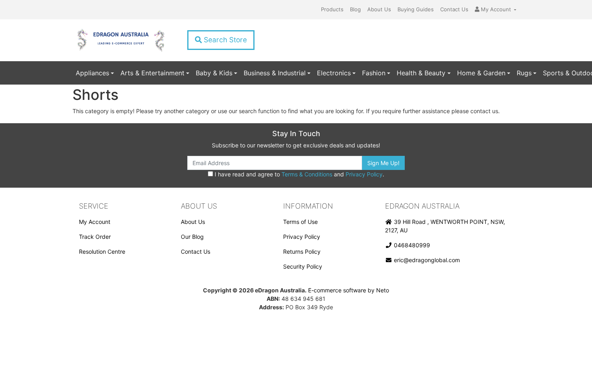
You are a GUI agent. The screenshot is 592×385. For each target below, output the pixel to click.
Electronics (334, 73)
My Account (94, 221)
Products (332, 9)
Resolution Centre (102, 251)
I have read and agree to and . (298, 174)
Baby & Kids (214, 73)
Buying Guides (415, 9)
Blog (355, 9)
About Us (379, 9)
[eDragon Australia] (120, 40)
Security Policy (302, 266)
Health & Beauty (421, 73)
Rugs (524, 73)
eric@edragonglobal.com (426, 260)
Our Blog (192, 236)
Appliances (92, 73)
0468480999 (411, 245)
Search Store (224, 39)
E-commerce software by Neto (348, 290)
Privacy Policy (364, 174)
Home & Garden (481, 73)
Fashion (373, 73)
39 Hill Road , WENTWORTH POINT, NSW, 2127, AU (445, 226)
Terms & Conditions (307, 174)
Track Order (95, 236)
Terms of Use (300, 221)
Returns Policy (302, 251)
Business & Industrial (275, 73)
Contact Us (454, 9)
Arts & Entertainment (152, 73)
